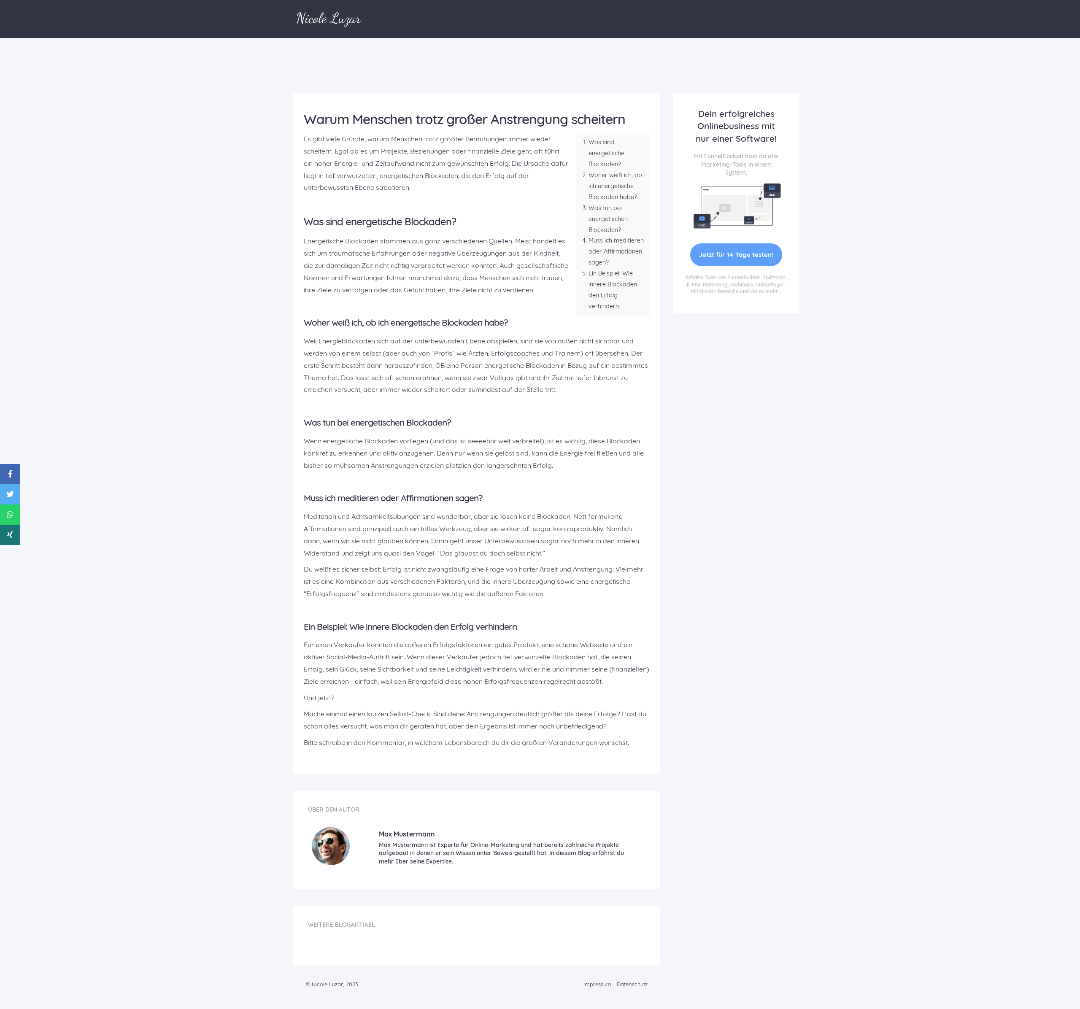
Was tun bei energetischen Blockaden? (608, 219)
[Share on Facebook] (10, 474)
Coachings (445, 18)
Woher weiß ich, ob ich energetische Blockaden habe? (615, 186)
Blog (411, 18)
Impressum (597, 984)
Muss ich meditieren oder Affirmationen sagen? (616, 251)
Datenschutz (632, 984)
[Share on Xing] (10, 535)
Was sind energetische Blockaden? (606, 153)
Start (384, 18)
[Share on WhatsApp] (10, 515)
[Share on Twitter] (10, 494)
